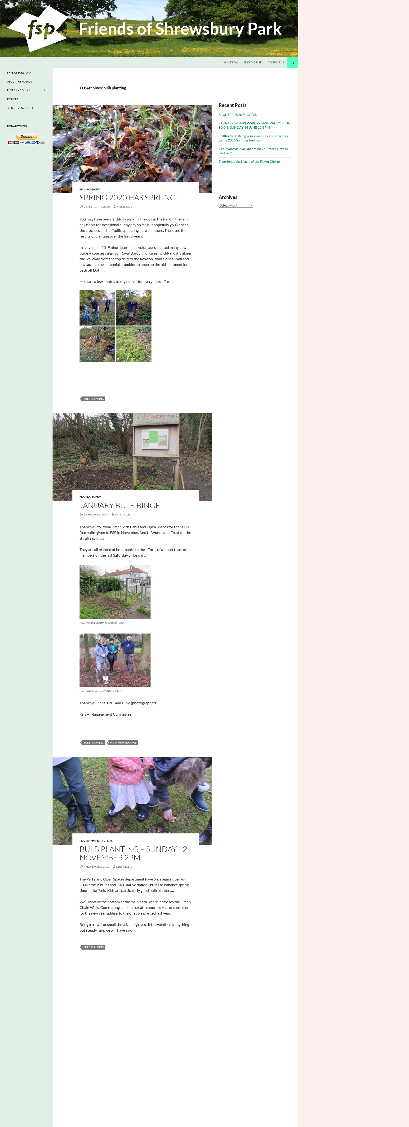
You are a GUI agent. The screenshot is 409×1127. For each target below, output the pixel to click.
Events (107, 841)
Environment (90, 189)
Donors (12, 99)
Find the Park (253, 62)
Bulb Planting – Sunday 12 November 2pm (133, 853)
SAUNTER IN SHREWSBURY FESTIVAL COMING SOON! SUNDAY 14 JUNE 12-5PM (254, 125)
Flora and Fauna (18, 90)
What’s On (231, 62)
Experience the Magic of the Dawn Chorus (249, 161)
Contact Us (276, 62)
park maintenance (123, 742)
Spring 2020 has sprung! (129, 197)
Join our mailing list (21, 108)
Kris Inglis (124, 206)
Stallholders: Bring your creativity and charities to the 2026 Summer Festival (253, 138)
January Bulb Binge (120, 505)
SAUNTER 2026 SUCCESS (238, 115)
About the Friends (19, 81)
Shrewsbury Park (19, 72)
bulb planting (94, 398)
